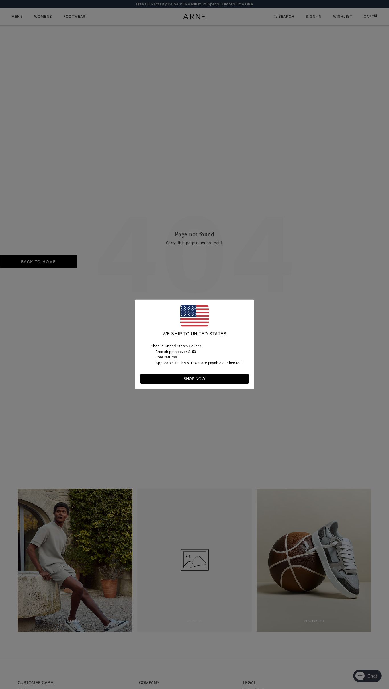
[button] (244, 378)
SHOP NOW (194, 378)
